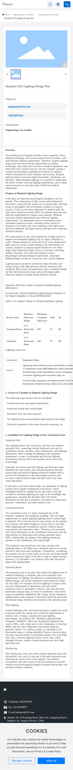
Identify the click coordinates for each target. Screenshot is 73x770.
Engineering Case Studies (23, 14)
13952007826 (15, 115)
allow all (51, 760)
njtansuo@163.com (19, 106)
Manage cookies (22, 760)
